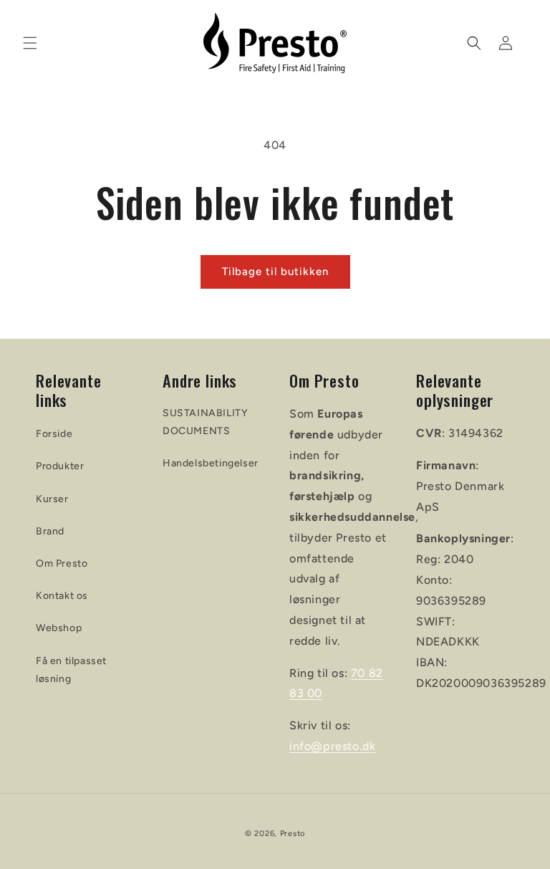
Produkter (60, 466)
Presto (292, 833)
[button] (30, 43)
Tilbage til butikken (275, 271)
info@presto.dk (332, 746)
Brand (50, 531)
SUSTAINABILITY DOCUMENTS (205, 422)
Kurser (52, 499)
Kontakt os (62, 596)
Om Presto (61, 563)
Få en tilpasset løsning (71, 670)
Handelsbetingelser (211, 463)
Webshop (59, 628)
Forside (54, 434)
